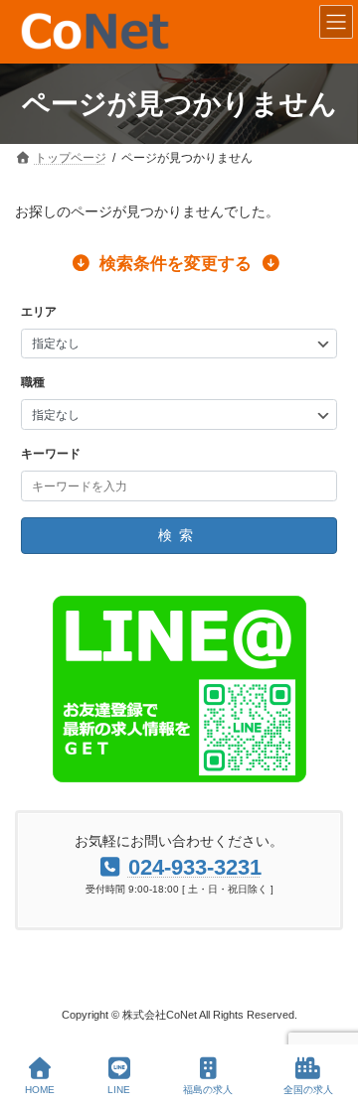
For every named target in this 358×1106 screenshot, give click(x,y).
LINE (118, 1089)
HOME (40, 1089)
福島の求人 (208, 1089)
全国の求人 (308, 1089)
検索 (179, 535)
